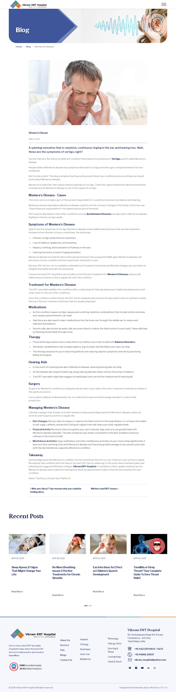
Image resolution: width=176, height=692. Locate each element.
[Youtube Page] (142, 668)
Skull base (85, 649)
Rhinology (113, 638)
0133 (160, 649)
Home (19, 46)
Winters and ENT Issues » (104, 488)
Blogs (63, 655)
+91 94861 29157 (144, 654)
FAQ (62, 650)
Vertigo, (116, 159)
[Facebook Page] (130, 668)
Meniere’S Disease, (118, 274)
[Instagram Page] (136, 668)
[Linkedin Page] (148, 668)
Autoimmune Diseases (99, 214)
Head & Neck (115, 661)
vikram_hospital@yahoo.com (150, 660)
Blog (28, 46)
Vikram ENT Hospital (84, 466)
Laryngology (114, 656)
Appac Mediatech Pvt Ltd (155, 687)
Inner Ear (85, 654)
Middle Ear (85, 659)
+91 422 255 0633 (144, 649)
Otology (84, 644)
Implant (84, 639)
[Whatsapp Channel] (154, 668)
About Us (65, 640)
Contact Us (66, 660)
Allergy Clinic (115, 643)
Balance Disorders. (125, 342)
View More (14, 655)
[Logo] (28, 4)
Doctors (64, 645)
